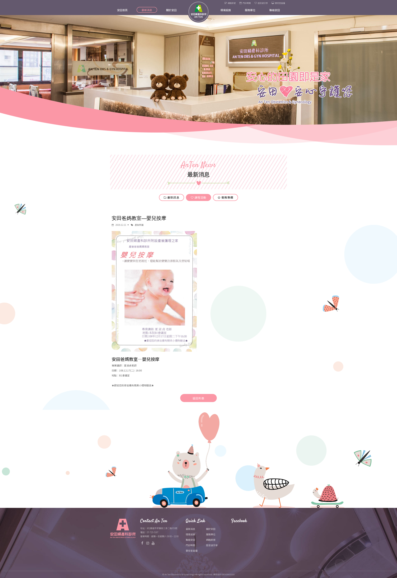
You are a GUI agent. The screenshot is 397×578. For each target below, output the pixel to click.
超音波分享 (263, 3)
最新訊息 (173, 197)
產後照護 (139, 224)
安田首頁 (122, 10)
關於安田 (171, 10)
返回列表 (198, 398)
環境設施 (225, 10)
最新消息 (147, 10)
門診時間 (247, 3)
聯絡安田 (274, 10)
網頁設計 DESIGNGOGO (224, 574)
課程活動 (200, 197)
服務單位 (250, 10)
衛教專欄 (227, 197)
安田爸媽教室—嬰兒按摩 (139, 218)
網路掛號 (232, 3)
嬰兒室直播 (280, 3)
